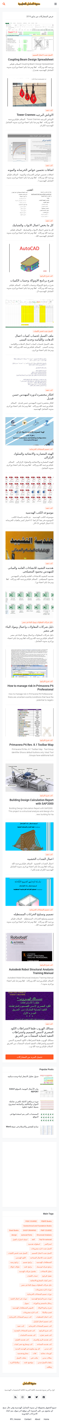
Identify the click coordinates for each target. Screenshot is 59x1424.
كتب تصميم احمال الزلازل (43, 1322)
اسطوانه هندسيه (34, 1244)
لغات (34, 1353)
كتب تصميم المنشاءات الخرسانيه (41, 449)
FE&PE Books (46, 1221)
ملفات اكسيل (21, 1358)
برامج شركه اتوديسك (44, 1267)
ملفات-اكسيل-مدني (45, 1362)
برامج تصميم (27, 1262)
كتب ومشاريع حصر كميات (23, 1344)
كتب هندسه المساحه (44, 1344)
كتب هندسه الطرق (22, 1340)
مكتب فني (34, 1358)
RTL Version (15, 1419)
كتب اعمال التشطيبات (44, 1317)
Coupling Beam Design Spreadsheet (30, 59)
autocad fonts (26, 1235)
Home (46, 1419)
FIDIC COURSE (31, 1221)
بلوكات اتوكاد (15, 1267)
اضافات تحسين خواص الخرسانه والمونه (30, 170)
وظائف (49, 1367)
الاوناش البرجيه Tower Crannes (35, 114)
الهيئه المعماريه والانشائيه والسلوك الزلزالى (33, 455)
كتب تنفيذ (49, 110)
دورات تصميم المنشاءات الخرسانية (39, 1294)
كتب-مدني (48, 1349)
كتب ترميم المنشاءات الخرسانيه (20, 1317)
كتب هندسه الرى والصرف (42, 1340)
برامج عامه (28, 1267)
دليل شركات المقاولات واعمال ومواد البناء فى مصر (29, 628)
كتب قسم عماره (46, 1335)
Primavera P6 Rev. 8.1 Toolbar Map (31, 744)
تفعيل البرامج (47, 1276)
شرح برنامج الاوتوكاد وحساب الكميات (31, 280)
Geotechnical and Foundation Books (37, 1226)
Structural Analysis (44, 1235)
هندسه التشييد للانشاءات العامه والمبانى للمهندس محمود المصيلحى (30, 569)
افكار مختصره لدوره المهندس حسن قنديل (32, 396)
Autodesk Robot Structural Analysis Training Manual (31, 971)
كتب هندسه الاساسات (27, 1335)
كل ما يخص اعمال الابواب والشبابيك (32, 225)
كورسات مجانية (46, 1353)
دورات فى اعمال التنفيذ (18, 1299)
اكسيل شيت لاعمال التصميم (43, 55)
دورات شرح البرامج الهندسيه (41, 1299)
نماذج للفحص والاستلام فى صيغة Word (22, 1126)
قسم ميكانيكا (47, 1312)
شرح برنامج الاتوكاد (45, 1308)
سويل (27, 1303)
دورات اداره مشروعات (43, 1290)
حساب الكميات (32, 1276)
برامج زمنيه (14, 1262)
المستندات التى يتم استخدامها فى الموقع (24, 1115)
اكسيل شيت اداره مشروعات (41, 1249)
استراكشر (48, 1244)
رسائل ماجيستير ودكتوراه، (42, 1303)
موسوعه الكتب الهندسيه (39, 512)
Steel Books (14, 1230)
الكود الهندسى (21, 1258)
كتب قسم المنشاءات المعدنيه (24, 1331)
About (37, 1419)
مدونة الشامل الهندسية (24, 1407)
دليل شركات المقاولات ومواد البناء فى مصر (37, 622)
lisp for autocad (45, 1240)
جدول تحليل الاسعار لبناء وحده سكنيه (23, 1076)
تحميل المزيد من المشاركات (29, 1057)
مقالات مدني (47, 1358)
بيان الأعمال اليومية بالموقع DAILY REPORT (24, 1090)
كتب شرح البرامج (46, 276)
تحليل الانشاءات (46, 1271)
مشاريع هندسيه (22, 1353)
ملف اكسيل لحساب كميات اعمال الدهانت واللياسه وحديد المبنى (34, 337)
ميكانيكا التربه (15, 1362)
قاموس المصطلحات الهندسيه (23, 1308)
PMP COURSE (46, 1230)
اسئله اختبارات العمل (20, 1240)
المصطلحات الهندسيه (44, 1262)
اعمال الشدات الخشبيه (40, 858)
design (14, 1235)
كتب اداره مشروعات (30, 1312)
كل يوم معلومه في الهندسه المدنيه (27, 1349)
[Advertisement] (29, 1174)
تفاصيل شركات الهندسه (27, 1271)
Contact (27, 1419)
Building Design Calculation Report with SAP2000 (31, 801)
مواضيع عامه (28, 1362)
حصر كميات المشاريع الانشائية (41, 1281)
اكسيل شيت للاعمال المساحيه (41, 1258)
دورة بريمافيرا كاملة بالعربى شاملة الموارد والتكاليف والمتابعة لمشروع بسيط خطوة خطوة (24, 1104)
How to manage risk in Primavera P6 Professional (30, 687)
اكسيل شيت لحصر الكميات (43, 331)
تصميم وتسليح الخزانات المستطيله (33, 914)
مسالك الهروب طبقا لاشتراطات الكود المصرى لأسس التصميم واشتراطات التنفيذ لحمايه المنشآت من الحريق (32, 1032)
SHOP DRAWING (29, 1230)
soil (33, 1240)
